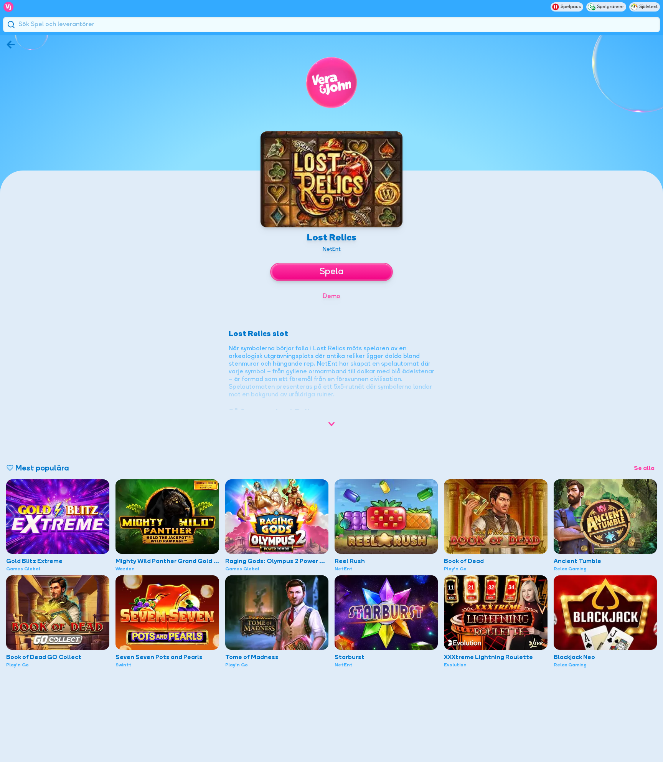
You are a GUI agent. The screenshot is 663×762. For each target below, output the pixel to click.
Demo (331, 296)
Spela (331, 272)
